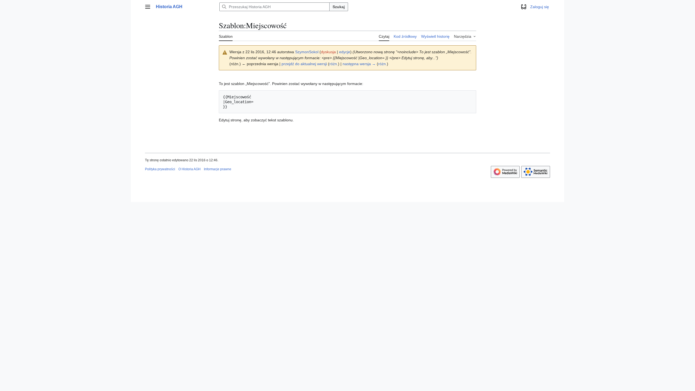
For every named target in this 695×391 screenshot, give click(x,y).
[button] (147, 6)
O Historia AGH (189, 169)
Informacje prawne (217, 169)
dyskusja (328, 52)
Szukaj (339, 7)
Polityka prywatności (160, 169)
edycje (344, 52)
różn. (333, 64)
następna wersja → (359, 64)
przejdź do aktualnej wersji (304, 64)
